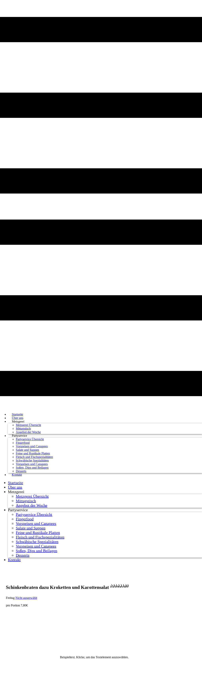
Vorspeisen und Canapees (32, 446)
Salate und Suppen (27, 450)
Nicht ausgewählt (26, 598)
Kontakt (17, 474)
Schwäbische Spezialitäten (32, 460)
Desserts (22, 555)
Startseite (15, 482)
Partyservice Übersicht (30, 439)
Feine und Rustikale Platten (33, 453)
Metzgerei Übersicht (28, 425)
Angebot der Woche (31, 505)
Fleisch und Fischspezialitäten (34, 457)
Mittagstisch (23, 428)
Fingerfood (23, 442)
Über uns (15, 487)
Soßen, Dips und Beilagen (32, 467)
